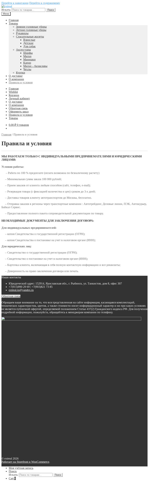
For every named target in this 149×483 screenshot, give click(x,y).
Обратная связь (18, 108)
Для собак (29, 46)
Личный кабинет (19, 98)
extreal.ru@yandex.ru (21, 290)
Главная (14, 20)
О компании (16, 79)
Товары (13, 23)
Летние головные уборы (31, 30)
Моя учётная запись (21, 468)
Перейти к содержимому (44, 3)
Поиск (50, 10)
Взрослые (29, 39)
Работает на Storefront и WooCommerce (25, 461)
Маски (27, 56)
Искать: (6, 9)
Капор (27, 62)
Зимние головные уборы (31, 26)
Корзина (14, 95)
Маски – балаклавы (35, 66)
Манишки (29, 59)
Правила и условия (21, 82)
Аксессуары (23, 49)
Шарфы (28, 52)
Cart (12, 478)
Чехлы (27, 69)
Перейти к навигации (15, 3)
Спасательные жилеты (30, 36)
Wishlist (13, 91)
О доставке (16, 75)
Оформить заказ (19, 111)
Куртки (20, 72)
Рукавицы (22, 33)
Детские (28, 43)
